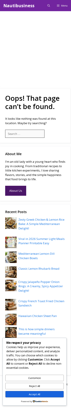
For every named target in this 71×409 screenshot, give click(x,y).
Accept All (34, 394)
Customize (34, 378)
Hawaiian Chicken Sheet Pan (37, 316)
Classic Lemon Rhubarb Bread (38, 269)
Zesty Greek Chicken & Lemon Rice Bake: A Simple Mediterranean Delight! (41, 224)
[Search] (50, 134)
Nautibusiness (18, 5)
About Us (15, 191)
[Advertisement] (35, 48)
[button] (48, 5)
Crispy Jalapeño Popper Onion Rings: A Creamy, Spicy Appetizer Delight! (40, 286)
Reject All (34, 386)
